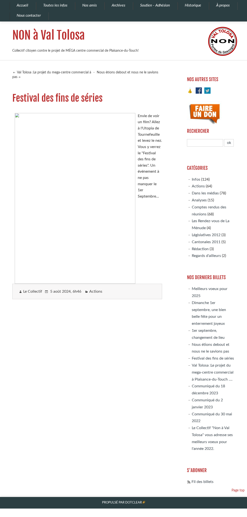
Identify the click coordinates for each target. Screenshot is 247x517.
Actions (95, 291)
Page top (238, 490)
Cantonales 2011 (206, 242)
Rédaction (200, 249)
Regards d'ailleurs (206, 256)
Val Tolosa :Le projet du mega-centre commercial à (53, 72)
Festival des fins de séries (213, 358)
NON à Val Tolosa (48, 35)
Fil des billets (202, 482)
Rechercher (198, 131)
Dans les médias (205, 193)
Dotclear (133, 502)
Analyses (199, 200)
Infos (196, 179)
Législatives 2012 (206, 235)
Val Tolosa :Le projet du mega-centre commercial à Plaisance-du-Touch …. (212, 372)
